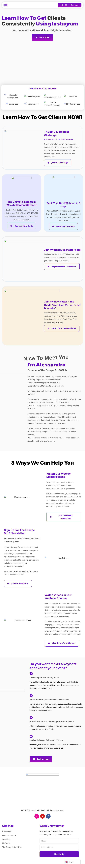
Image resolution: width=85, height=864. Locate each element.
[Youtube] (42, 816)
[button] (5, 5)
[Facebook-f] (48, 816)
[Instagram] (36, 816)
